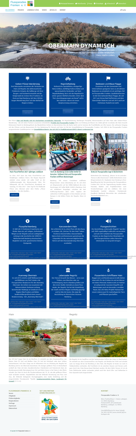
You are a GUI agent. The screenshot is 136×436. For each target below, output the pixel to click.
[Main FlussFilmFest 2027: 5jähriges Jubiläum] (27, 151)
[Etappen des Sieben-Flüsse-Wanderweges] (68, 78)
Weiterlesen (14, 200)
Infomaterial (111, 3)
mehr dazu (27, 113)
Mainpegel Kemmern (67, 3)
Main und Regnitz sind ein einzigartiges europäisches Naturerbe (39, 120)
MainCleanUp (81, 3)
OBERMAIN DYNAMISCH (81, 45)
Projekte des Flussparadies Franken (62, 123)
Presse (90, 3)
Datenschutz (122, 3)
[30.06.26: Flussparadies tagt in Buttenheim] (108, 151)
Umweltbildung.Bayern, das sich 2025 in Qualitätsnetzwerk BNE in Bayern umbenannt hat (63, 129)
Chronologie (99, 3)
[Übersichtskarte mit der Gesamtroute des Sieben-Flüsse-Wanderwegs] (108, 78)
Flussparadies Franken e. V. (110, 395)
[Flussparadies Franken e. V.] (18, 3)
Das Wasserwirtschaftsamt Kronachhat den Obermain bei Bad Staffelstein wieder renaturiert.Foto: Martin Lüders (88, 52)
